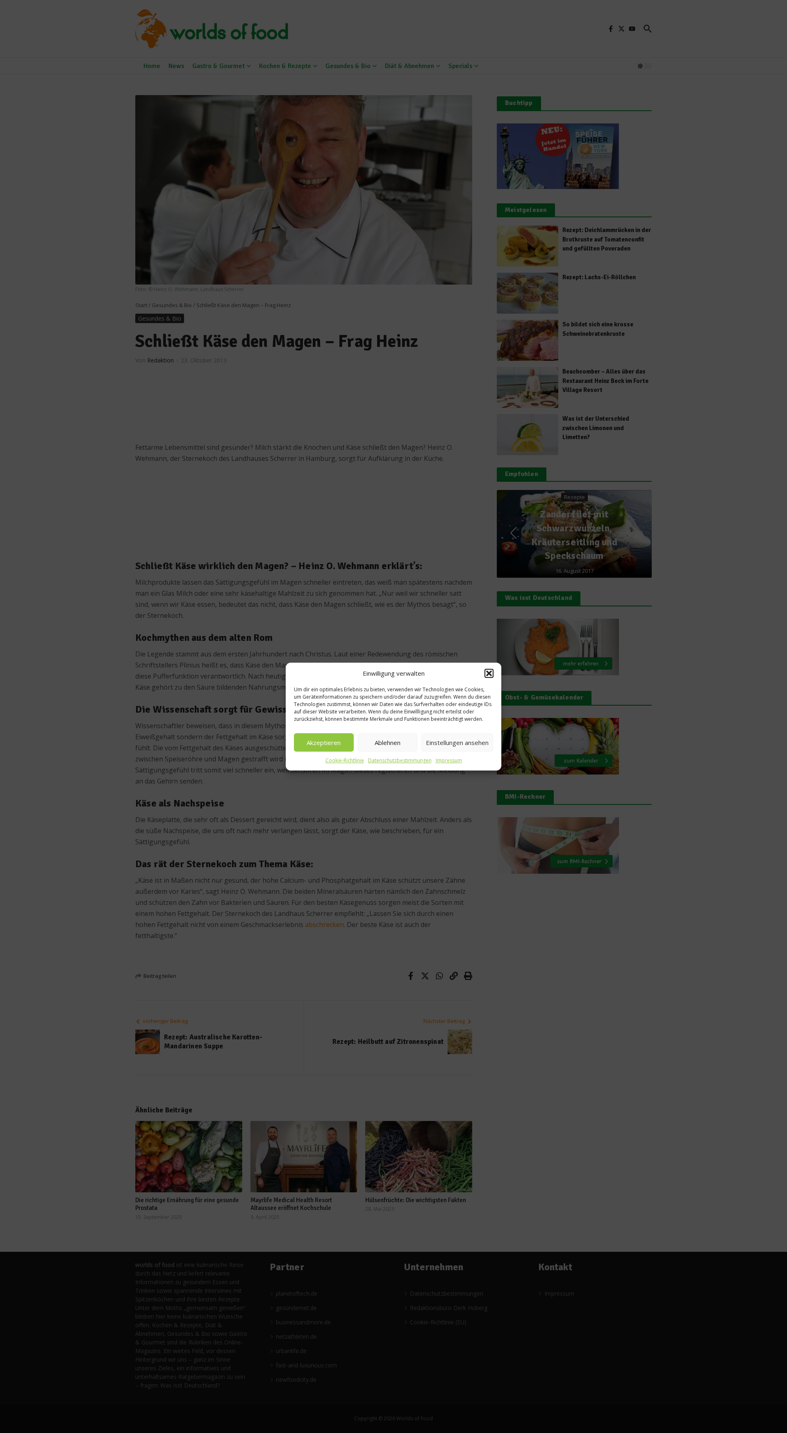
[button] (489, 673)
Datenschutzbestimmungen (400, 760)
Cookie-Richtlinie (344, 760)
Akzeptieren (324, 742)
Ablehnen (387, 742)
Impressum (449, 760)
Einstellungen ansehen (457, 742)
